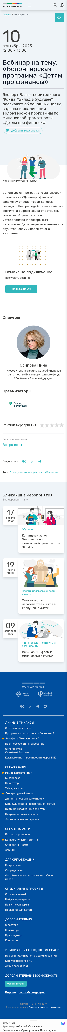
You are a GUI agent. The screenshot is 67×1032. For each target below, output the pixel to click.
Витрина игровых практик (21, 814)
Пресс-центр (13, 935)
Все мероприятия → (15, 499)
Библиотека (12, 777)
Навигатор (12, 783)
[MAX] (45, 706)
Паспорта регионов (17, 834)
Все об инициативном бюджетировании (31, 955)
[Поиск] (55, 5)
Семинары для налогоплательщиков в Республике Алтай (39, 604)
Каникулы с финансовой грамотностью (30, 803)
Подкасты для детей (18, 909)
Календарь (12, 930)
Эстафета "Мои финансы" (22, 738)
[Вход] (62, 5)
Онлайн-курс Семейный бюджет (17, 750)
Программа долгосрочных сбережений (29, 733)
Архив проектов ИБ (17, 966)
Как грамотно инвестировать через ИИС (31, 757)
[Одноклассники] (29, 706)
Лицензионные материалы (22, 819)
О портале (11, 925)
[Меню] (59, 17)
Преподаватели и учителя (27, 472)
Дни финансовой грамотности (24, 798)
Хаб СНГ (10, 850)
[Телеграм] (37, 706)
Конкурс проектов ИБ (18, 960)
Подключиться (21, 288)
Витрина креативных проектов (25, 809)
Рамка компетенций (18, 772)
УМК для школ (14, 788)
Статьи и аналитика (18, 728)
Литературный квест (19, 793)
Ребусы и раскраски (17, 899)
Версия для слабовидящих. (25, 992)
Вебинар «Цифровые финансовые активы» (37, 654)
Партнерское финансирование (24, 743)
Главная (7, 14)
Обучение (51, 472)
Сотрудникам (14, 870)
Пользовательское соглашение (45, 1007)
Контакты (11, 940)
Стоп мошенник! (15, 894)
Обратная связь (16, 983)
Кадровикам (13, 865)
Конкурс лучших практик (21, 839)
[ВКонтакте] (21, 706)
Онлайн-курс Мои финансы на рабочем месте (29, 877)
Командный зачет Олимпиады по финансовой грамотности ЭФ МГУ (41, 541)
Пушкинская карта (17, 904)
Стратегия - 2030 (16, 844)
